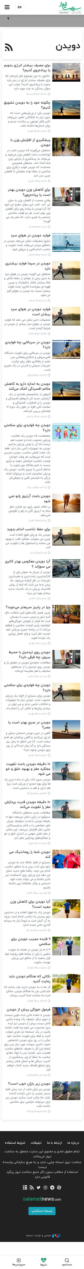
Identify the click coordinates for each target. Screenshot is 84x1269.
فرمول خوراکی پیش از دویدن (28, 1009)
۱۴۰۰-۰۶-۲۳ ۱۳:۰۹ (37, 930)
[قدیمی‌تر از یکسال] (66, 72)
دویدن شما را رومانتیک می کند (29, 854)
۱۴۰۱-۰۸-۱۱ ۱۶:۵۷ (38, 643)
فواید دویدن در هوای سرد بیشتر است (30, 312)
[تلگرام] (52, 1188)
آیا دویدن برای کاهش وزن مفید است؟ (30, 904)
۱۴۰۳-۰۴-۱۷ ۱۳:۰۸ (37, 94)
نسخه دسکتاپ (42, 1211)
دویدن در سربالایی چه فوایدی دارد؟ (27, 345)
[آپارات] (59, 1188)
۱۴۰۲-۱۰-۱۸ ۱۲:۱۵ (38, 227)
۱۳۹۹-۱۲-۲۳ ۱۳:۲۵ (37, 1112)
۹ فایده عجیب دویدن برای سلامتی (30, 941)
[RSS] (9, 47)
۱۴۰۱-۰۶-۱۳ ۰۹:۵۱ (37, 714)
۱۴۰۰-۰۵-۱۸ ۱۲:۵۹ (37, 968)
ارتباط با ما (54, 1143)
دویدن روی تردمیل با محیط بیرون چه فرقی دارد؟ (29, 655)
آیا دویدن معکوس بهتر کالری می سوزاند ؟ (27, 564)
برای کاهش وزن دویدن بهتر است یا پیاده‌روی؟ (29, 192)
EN (19, 7)
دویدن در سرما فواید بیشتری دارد (27, 266)
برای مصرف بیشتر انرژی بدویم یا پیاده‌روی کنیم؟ (27, 68)
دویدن (68, 46)
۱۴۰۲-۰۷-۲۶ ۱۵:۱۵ (37, 375)
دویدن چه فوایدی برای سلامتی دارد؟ (27, 428)
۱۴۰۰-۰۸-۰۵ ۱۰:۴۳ (36, 893)
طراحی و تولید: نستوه (38, 1235)
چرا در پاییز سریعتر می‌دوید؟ (28, 607)
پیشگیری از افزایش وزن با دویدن (30, 142)
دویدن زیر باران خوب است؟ (29, 1083)
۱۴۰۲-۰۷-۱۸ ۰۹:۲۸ (37, 417)
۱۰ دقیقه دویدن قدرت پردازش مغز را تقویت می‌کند (27, 805)
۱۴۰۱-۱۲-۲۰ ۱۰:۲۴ (38, 521)
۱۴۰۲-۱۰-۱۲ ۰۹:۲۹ (37, 255)
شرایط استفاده (15, 1143)
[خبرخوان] (32, 1188)
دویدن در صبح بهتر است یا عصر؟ (29, 725)
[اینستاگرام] (45, 1188)
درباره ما (73, 1143)
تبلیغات (36, 1143)
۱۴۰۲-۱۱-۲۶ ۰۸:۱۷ (37, 181)
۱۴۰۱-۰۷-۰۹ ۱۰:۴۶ (37, 677)
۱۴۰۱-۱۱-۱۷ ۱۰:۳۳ (38, 599)
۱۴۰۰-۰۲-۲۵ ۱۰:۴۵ (37, 1075)
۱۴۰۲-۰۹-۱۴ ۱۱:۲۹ (38, 334)
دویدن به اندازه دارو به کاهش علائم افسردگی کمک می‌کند (27, 386)
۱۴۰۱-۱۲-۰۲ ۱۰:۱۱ (38, 553)
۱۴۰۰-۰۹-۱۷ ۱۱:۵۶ (37, 843)
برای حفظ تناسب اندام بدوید (28, 529)
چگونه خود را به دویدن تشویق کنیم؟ (27, 105)
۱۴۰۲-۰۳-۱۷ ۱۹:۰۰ (37, 488)
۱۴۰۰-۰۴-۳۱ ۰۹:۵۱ (37, 1001)
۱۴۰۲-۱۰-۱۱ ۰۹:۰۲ (38, 301)
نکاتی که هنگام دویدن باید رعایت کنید (29, 979)
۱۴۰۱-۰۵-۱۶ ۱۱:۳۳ (37, 755)
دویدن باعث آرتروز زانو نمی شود (29, 499)
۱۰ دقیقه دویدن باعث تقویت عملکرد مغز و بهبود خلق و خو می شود (28, 769)
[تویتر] (39, 1188)
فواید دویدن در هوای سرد (30, 235)
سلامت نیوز (63, 7)
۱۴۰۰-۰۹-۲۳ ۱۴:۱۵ (37, 794)
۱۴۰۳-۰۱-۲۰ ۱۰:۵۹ (37, 131)
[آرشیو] (25, 1188)
